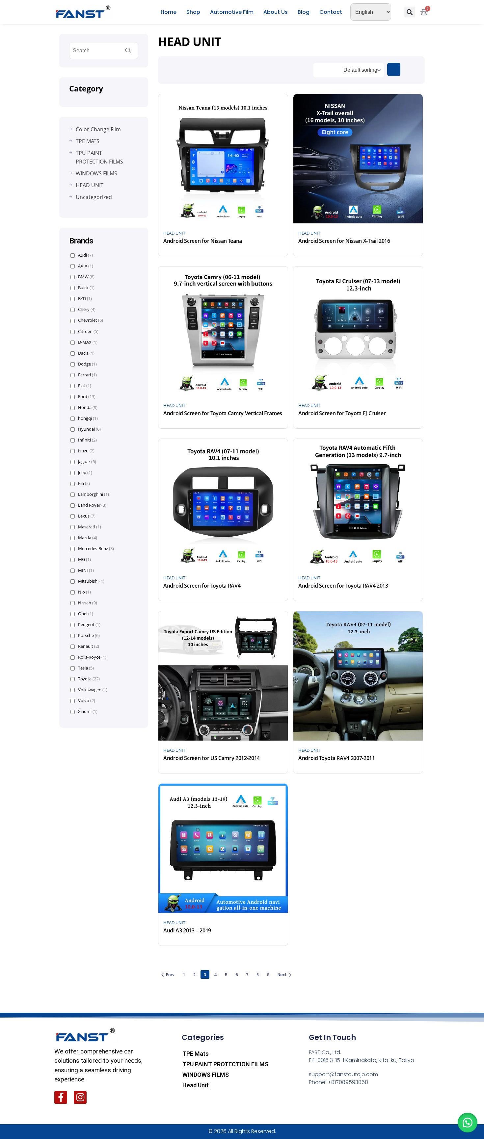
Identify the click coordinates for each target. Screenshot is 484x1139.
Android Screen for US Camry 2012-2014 (211, 758)
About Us (275, 12)
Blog (303, 12)
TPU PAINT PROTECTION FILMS (225, 1064)
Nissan (87, 603)
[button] (409, 12)
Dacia (86, 353)
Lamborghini (93, 494)
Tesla (86, 668)
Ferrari (87, 375)
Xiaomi (87, 711)
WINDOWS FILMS (205, 1074)
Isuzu (86, 451)
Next (282, 974)
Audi (85, 255)
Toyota (89, 679)
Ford (86, 396)
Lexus (86, 516)
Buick (86, 288)
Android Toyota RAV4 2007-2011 (336, 758)
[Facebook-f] (60, 1097)
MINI (86, 570)
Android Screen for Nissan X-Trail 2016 (344, 240)
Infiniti (87, 440)
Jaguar (87, 462)
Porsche (89, 635)
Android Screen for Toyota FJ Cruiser (342, 413)
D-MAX (87, 342)
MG (84, 559)
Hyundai (89, 429)
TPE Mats (195, 1053)
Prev (170, 974)
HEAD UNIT (174, 233)
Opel (85, 614)
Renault (88, 646)
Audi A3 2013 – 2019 (187, 930)
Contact (330, 12)
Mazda (87, 538)
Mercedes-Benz (96, 548)
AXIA (85, 266)
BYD (85, 298)
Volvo (86, 700)
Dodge (87, 364)
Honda (87, 407)
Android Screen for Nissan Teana (202, 240)
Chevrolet (90, 320)
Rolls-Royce (92, 657)
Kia (84, 483)
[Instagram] (80, 1097)
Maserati (89, 527)
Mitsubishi (91, 581)
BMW (86, 277)
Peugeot (89, 624)
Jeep (85, 472)
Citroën (88, 331)
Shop (193, 12)
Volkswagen (92, 690)
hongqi (88, 418)
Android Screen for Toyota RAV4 (201, 585)
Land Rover (92, 505)
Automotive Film (232, 12)
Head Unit (195, 1085)
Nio (84, 592)
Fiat (84, 386)
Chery (86, 309)
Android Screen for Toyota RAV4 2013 (343, 585)
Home (168, 12)
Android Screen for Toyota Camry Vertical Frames (222, 413)
